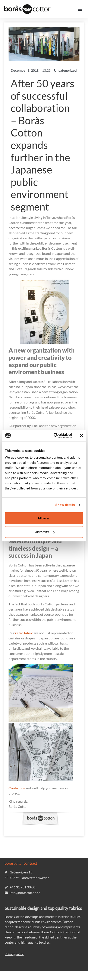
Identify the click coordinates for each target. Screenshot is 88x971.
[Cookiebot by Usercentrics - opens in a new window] (54, 435)
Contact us (17, 788)
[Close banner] (81, 435)
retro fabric (24, 633)
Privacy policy (14, 954)
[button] (80, 9)
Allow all (44, 518)
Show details (65, 505)
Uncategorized (65, 70)
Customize (42, 532)
